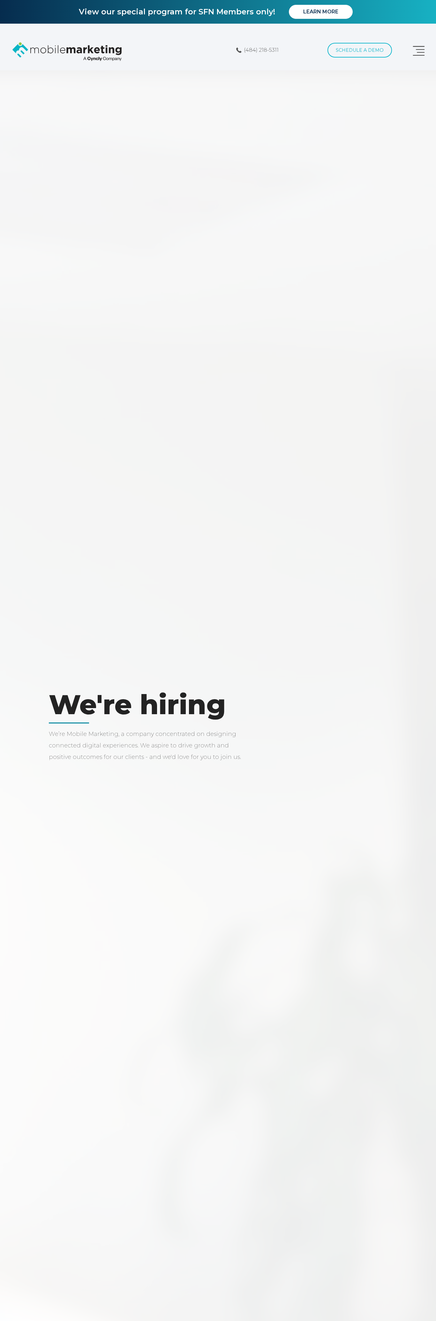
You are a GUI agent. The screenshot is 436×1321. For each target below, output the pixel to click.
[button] (257, 50)
